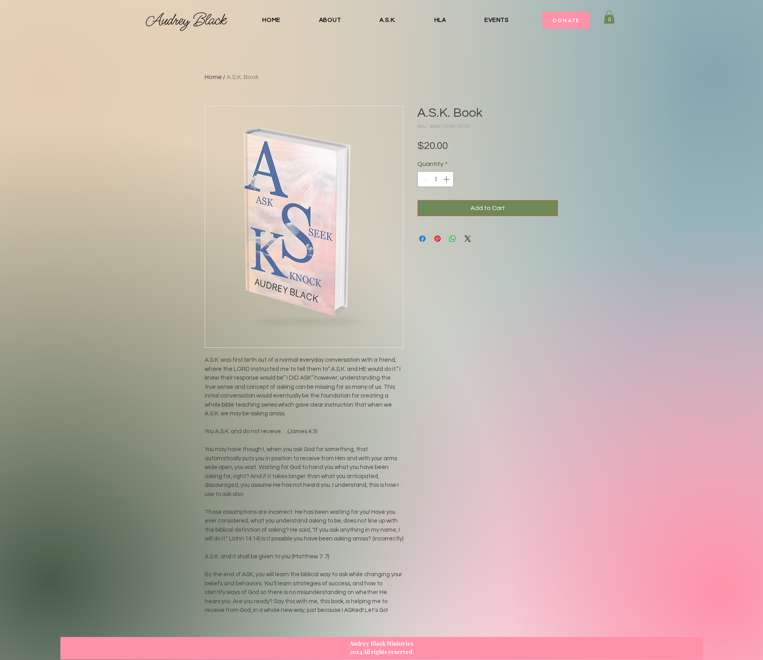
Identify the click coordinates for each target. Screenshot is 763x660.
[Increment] (447, 179)
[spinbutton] (436, 179)
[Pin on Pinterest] (437, 238)
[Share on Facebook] (422, 238)
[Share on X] (468, 238)
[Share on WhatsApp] (452, 238)
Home (213, 77)
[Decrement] (424, 179)
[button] (609, 16)
